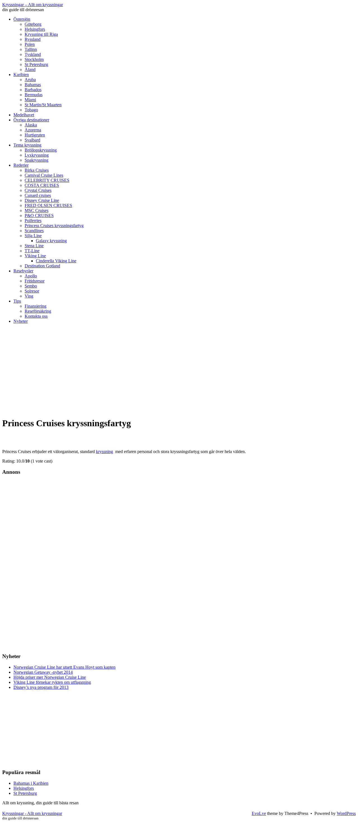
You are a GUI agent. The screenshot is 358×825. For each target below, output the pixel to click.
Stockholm (34, 59)
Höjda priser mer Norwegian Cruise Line (49, 677)
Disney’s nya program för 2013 (41, 687)
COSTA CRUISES (42, 185)
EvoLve (259, 813)
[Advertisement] (179, 373)
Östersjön (21, 19)
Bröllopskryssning (41, 150)
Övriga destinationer (31, 119)
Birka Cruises (37, 170)
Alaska (31, 124)
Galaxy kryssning (51, 240)
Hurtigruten (35, 135)
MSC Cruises (36, 210)
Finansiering (35, 306)
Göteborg (33, 24)
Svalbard (32, 140)
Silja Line (33, 235)
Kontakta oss (36, 316)
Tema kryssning (27, 145)
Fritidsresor (34, 281)
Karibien (21, 74)
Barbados (33, 89)
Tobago (31, 109)
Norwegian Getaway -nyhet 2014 (43, 672)
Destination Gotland (42, 265)
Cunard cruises (38, 195)
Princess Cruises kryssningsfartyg (54, 225)
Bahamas (33, 84)
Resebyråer (23, 270)
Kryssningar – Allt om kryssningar (32, 4)
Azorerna (33, 130)
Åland (30, 69)
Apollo (31, 276)
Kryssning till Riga (41, 34)
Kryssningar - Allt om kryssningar (32, 813)
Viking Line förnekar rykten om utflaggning (52, 682)
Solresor (32, 291)
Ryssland (33, 39)
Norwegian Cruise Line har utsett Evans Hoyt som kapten (64, 667)
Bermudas (34, 94)
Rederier (21, 165)
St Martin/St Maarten (43, 104)
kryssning (104, 451)
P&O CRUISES (39, 215)
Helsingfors (35, 29)
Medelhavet (23, 114)
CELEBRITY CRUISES (47, 180)
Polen (30, 44)
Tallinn (31, 49)
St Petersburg (36, 64)
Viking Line (35, 255)
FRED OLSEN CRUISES (48, 205)
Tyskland (33, 54)
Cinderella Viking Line (56, 260)
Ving (29, 296)
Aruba (30, 79)
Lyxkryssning (37, 155)
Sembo (31, 286)
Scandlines (34, 230)
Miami (30, 99)
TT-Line (32, 250)
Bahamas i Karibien (30, 783)
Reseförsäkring (38, 311)
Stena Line (34, 245)
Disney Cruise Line (42, 200)
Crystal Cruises (38, 190)
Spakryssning (36, 160)
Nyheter (20, 321)
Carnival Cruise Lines (44, 175)
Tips (17, 301)
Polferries (33, 220)
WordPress (346, 813)
